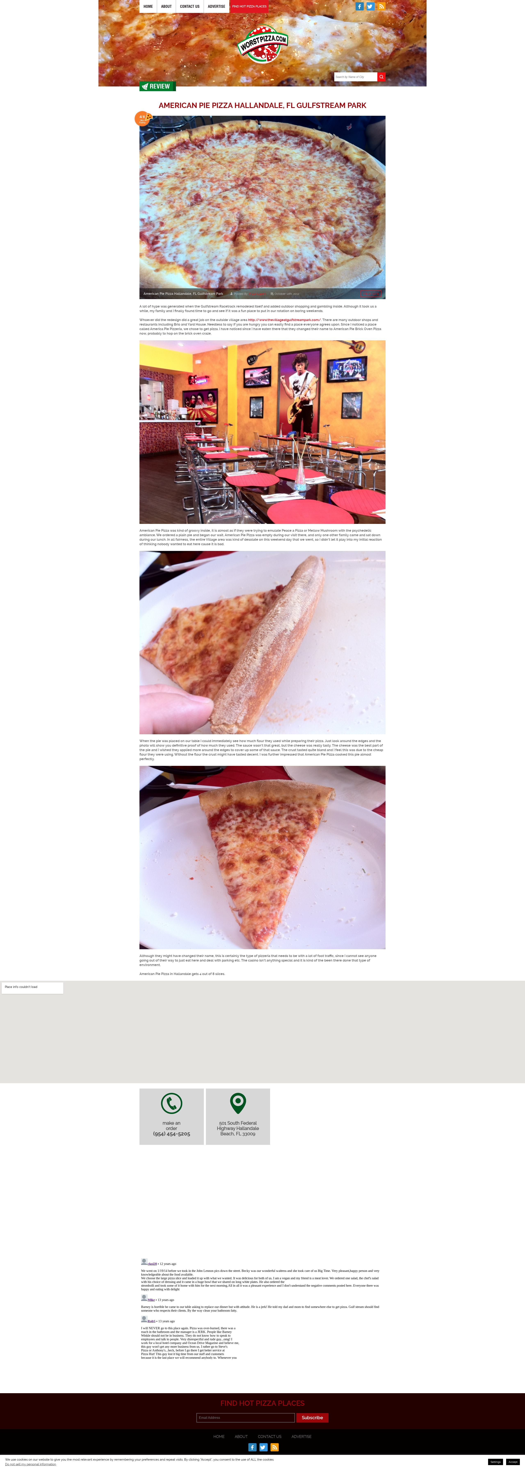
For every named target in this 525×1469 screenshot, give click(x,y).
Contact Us (190, 6)
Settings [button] (496, 1461)
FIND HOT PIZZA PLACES (249, 6)
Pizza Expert (257, 293)
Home (148, 6)
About (166, 6)
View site (371, 294)
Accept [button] (513, 1461)
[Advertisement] (262, 1373)
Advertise (216, 6)
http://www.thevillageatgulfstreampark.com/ (284, 320)
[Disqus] (262, 1202)
